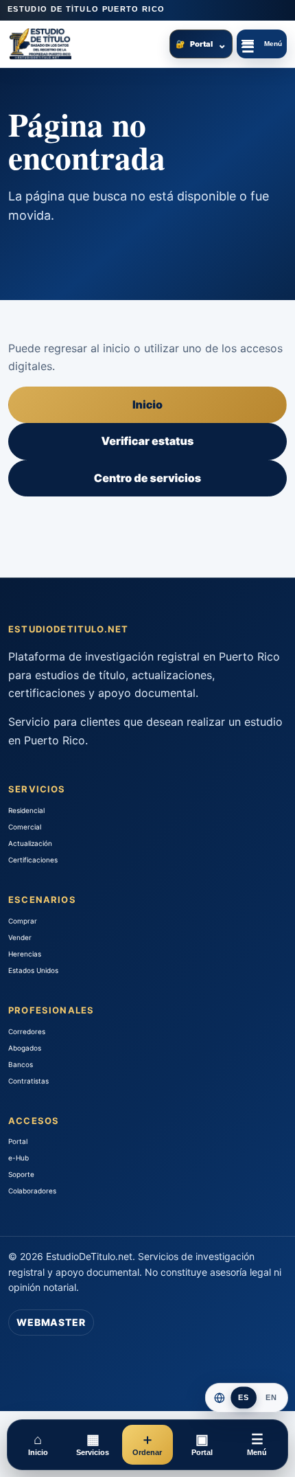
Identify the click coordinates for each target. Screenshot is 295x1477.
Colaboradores (32, 1191)
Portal (201, 44)
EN (271, 1397)
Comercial (24, 827)
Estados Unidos (33, 970)
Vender (20, 937)
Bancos (20, 1064)
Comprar (22, 921)
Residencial (26, 810)
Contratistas (28, 1081)
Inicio (147, 404)
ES (243, 1397)
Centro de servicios (147, 478)
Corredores (26, 1031)
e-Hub (18, 1158)
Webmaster (51, 1322)
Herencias (24, 954)
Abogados (24, 1048)
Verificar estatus (148, 441)
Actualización (30, 843)
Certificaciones (33, 860)
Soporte (21, 1174)
